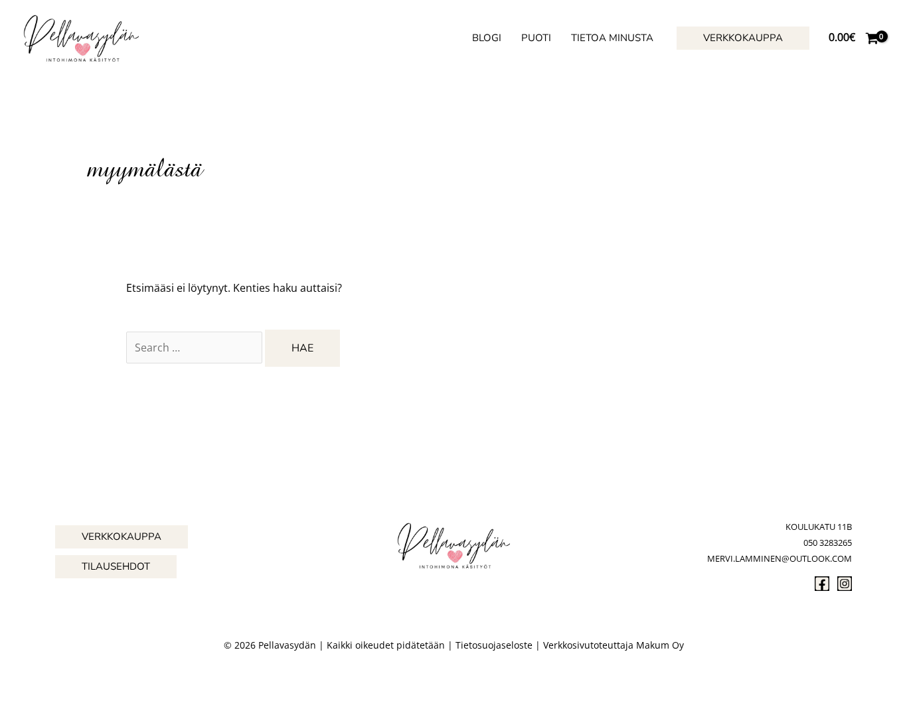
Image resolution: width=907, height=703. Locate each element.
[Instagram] (844, 583)
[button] (743, 38)
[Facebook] (822, 583)
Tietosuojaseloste (494, 645)
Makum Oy (660, 645)
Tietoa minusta (612, 37)
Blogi (486, 37)
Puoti (536, 37)
